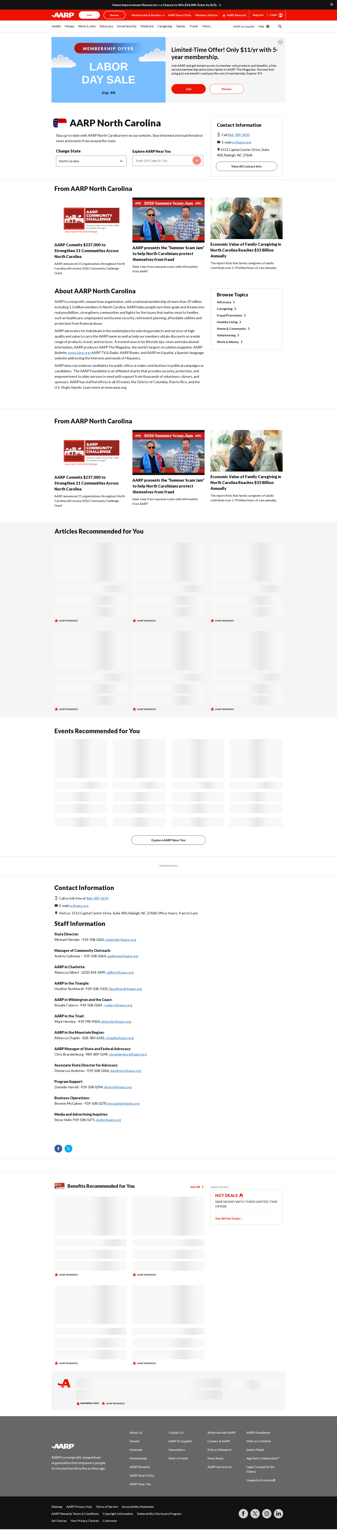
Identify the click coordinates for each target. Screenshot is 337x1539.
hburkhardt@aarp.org (125, 989)
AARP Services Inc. (220, 1467)
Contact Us (176, 1432)
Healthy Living (227, 322)
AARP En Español (180, 1441)
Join (189, 89)
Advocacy (224, 302)
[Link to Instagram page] (266, 1513)
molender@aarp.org (121, 939)
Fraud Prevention (229, 315)
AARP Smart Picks (179, 15)
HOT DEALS (226, 1195)
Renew (226, 89)
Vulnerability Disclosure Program (159, 1513)
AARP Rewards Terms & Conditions (75, 1513)
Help (261, 26)
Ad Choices (59, 1520)
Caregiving (224, 308)
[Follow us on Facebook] (58, 1148)
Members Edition (206, 15)
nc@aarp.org (241, 142)
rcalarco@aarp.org (118, 1005)
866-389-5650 (239, 135)
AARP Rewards (236, 15)
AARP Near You (140, 1484)
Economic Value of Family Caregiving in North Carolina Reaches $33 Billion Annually (245, 250)
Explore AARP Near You (151, 151)
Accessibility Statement (138, 1506)
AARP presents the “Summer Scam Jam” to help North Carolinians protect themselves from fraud (168, 253)
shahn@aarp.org (108, 1120)
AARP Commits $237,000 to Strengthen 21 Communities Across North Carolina (86, 250)
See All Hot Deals (227, 1218)
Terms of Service (107, 1506)
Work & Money (228, 342)
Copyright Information (118, 1513)
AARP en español (243, 26)
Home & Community (231, 328)
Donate (134, 1441)
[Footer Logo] (78, 1446)
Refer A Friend (178, 1458)
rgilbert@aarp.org (120, 972)
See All (195, 1187)
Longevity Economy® (261, 1480)
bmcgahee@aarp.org (123, 1103)
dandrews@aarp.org (125, 1070)
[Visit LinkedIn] (278, 1513)
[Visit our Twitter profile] (68, 1148)
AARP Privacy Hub (79, 1506)
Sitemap (56, 1506)
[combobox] (167, 160)
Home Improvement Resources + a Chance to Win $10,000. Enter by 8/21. (164, 5)
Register (258, 15)
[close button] (280, 42)
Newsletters (176, 1449)
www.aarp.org (79, 352)
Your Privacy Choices (85, 1520)
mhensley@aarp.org (116, 1021)
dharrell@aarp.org (118, 1087)
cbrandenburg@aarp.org (128, 1054)
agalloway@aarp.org (122, 956)
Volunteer (136, 1449)
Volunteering (226, 335)
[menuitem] (56, 28)
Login (273, 14)
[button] (280, 26)
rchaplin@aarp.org (120, 1038)
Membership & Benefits (147, 15)
